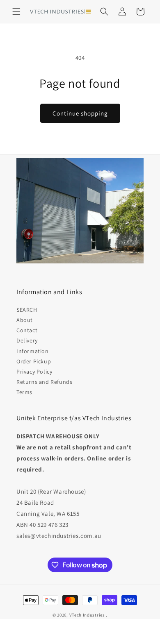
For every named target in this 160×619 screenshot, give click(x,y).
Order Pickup (33, 361)
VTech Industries (87, 615)
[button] (16, 11)
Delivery (27, 340)
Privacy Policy (34, 371)
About (24, 320)
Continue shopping (80, 113)
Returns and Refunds (44, 381)
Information (32, 351)
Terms (24, 392)
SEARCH (26, 309)
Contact (26, 330)
